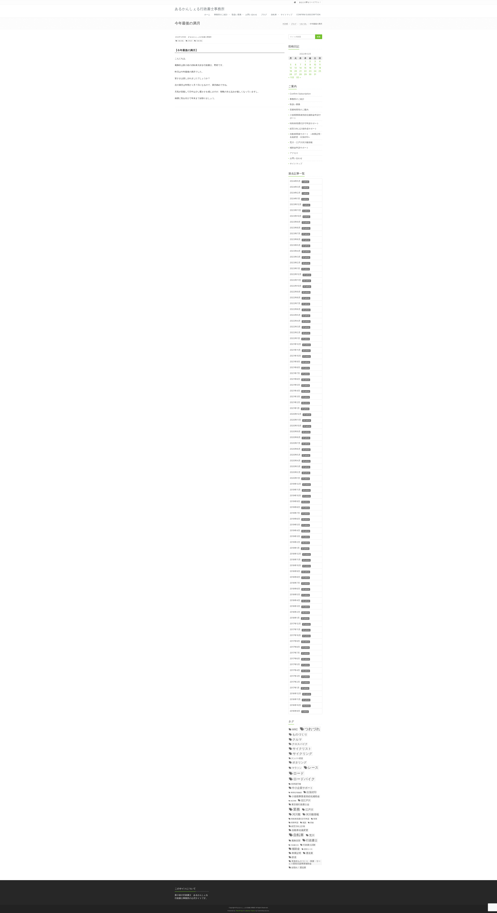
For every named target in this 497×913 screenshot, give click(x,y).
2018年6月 (299, 588)
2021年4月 (299, 390)
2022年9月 (300, 291)
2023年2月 (299, 262)
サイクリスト (302, 748)
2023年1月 (299, 268)
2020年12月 (300, 414)
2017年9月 (299, 641)
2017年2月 (299, 681)
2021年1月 (299, 408)
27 (295, 74)
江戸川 (309, 809)
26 (290, 74)
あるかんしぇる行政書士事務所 (200, 37)
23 (310, 71)
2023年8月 (299, 227)
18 (320, 68)
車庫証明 (296, 853)
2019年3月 (299, 536)
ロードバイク (304, 779)
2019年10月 (300, 495)
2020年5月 (299, 454)
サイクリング (302, 754)
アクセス (294, 153)
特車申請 (294, 823)
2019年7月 (299, 513)
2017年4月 (299, 670)
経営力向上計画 (298, 826)
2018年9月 (299, 571)
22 (305, 71)
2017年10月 (300, 635)
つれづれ (303, 24)
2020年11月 (300, 419)
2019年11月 (300, 489)
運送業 (309, 853)
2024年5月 (299, 181)
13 (295, 68)
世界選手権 (296, 784)
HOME (285, 24)
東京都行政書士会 (300, 804)
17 (315, 68)
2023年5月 (299, 245)
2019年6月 (299, 518)
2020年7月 (299, 443)
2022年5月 (299, 315)
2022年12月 (300, 274)
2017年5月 (299, 664)
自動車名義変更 (300, 830)
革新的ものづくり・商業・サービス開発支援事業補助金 (304, 862)
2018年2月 (299, 612)
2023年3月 (299, 256)
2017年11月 (300, 629)
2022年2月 (299, 332)
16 (310, 68)
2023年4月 (300, 251)
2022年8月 (299, 297)
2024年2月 (299, 192)
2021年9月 (299, 361)
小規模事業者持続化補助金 (306, 796)
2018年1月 (299, 617)
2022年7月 (299, 303)
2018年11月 (300, 559)
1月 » (298, 77)
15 (305, 68)
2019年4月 (299, 530)
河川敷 (296, 814)
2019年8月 (299, 507)
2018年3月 (299, 606)
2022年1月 (299, 338)
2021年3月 (299, 396)
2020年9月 (300, 431)
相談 (304, 823)
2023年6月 (299, 239)
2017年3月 (299, 676)
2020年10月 (300, 425)
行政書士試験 (309, 845)
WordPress (239, 911)
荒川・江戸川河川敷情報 (301, 142)
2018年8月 (299, 577)
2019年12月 (300, 484)
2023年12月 (299, 204)
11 (320, 64)
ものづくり (299, 734)
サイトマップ (286, 14)
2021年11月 (300, 350)
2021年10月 (300, 355)
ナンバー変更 (297, 758)
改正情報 (293, 801)
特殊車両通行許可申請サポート (304, 123)
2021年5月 (299, 385)
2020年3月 (299, 466)
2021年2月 (299, 402)
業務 (296, 809)
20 (295, 71)
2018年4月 (299, 600)
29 (305, 74)
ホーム (207, 14)
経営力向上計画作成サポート (303, 128)
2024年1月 (299, 198)
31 (315, 74)
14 (300, 68)
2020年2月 (299, 472)
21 (300, 71)
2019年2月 (299, 542)
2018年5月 (299, 594)
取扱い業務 (236, 14)
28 (300, 74)
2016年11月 (299, 699)
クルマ (297, 739)
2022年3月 (299, 326)
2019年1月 (299, 548)
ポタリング (299, 762)
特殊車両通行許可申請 (300, 819)
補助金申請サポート (299, 147)
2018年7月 (299, 582)
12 (291, 68)
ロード (298, 773)
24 (315, 71)
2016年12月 (300, 693)
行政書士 (311, 840)
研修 (312, 823)
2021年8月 (299, 367)
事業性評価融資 (296, 792)
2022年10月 (300, 286)
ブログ (264, 14)
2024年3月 (299, 187)
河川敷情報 (312, 814)
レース (313, 767)
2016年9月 (299, 711)
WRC (295, 729)
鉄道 (294, 857)
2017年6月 (299, 658)
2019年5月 (299, 524)
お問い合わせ (251, 14)
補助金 (296, 848)
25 (320, 71)
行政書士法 (295, 845)
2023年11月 (299, 210)
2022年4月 (300, 320)
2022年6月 (300, 309)
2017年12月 (300, 623)
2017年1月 (299, 687)
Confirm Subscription (308, 14)
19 (291, 71)
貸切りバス (308, 849)
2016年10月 (300, 705)
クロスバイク (300, 744)
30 (310, 74)
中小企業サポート (302, 787)
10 (315, 64)
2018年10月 (300, 565)
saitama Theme (250, 911)
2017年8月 (299, 647)
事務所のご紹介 (221, 14)
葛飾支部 (296, 840)
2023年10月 (299, 216)
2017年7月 (299, 652)
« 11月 (291, 77)
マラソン (297, 767)
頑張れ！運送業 (298, 867)
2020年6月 (300, 449)
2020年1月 (299, 478)
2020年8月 (299, 437)
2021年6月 (299, 379)
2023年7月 (299, 233)
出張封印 (311, 792)
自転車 (274, 14)
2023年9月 (299, 221)
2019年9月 (299, 501)
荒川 (311, 835)
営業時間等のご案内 (299, 109)
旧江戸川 (305, 800)
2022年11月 (300, 280)
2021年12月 (300, 344)
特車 (315, 819)
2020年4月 (300, 460)
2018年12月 (300, 553)
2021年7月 (299, 373)
